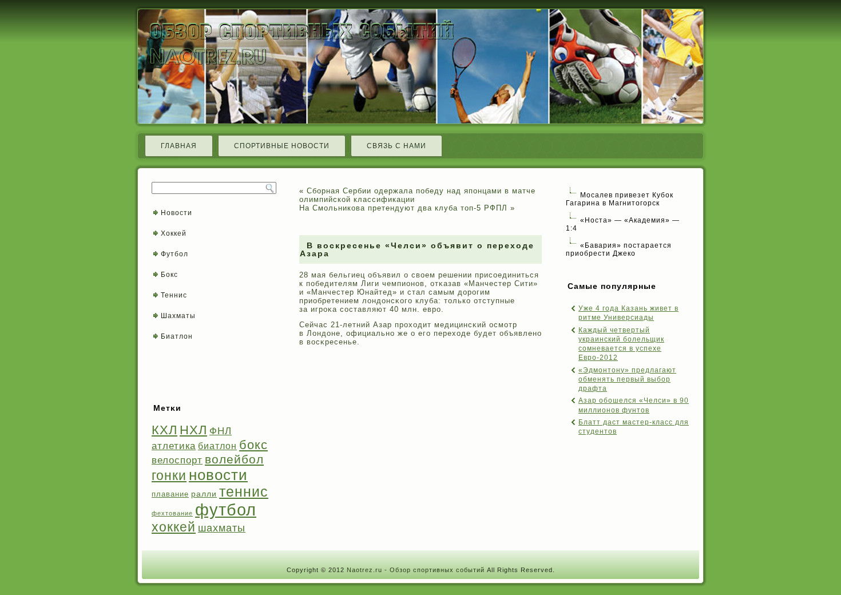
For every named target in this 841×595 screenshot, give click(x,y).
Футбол (174, 254)
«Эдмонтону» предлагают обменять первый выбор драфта (627, 379)
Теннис (174, 295)
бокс (253, 445)
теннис (243, 491)
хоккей (174, 526)
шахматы (221, 528)
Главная (179, 146)
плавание (170, 494)
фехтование (172, 513)
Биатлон (177, 336)
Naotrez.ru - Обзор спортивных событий (416, 569)
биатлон (217, 446)
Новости (176, 213)
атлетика (174, 445)
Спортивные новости (282, 146)
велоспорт (177, 460)
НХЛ (193, 430)
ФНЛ (220, 431)
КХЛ (164, 430)
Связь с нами (396, 146)
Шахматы (178, 316)
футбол (225, 509)
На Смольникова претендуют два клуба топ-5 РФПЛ (403, 208)
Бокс (169, 275)
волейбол (234, 459)
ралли (204, 493)
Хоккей (174, 233)
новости (218, 474)
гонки (169, 475)
